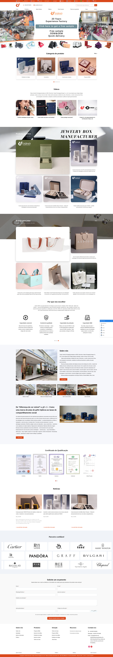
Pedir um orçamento (74, 9)
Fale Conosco (61, 9)
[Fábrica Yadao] (26, 389)
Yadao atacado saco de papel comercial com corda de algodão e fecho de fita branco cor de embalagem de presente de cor (84, 293)
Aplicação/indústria (20, 608)
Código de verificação (62, 608)
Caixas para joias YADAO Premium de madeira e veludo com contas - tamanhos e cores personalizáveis (28, 513)
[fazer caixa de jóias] (67, 389)
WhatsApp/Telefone (20, 592)
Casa (17, 9)
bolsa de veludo (37, 637)
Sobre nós (18, 631)
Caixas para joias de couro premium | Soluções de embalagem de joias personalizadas (29, 206)
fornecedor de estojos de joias (75, 631)
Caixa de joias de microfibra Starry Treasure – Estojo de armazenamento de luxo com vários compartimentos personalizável (56, 206)
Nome (17, 586)
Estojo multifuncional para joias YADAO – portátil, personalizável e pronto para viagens (84, 206)
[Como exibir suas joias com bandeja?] (46, 108)
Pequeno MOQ (87, 77)
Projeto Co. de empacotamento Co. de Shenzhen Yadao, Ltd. (87, 118)
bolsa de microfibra (38, 633)
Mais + (95, 53)
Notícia (95, 9)
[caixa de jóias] (87, 389)
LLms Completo (90, 655)
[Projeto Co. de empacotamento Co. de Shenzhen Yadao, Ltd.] (87, 108)
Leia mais (63, 379)
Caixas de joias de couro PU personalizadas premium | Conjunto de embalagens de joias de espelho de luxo (84, 170)
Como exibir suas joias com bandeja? (46, 117)
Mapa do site (79, 655)
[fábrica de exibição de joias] (46, 389)
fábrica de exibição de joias (46, 396)
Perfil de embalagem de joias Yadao (25, 117)
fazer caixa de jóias (67, 396)
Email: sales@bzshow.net (93, 635)
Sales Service (103, 323)
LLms (84, 655)
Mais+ (96, 133)
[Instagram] (89, 647)
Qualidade (18, 633)
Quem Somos (39, 9)
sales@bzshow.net (38, 5)
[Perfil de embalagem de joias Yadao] (25, 108)
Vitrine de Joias (37, 639)
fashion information (20, 635)
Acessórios (46, 77)
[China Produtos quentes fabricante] (43, 157)
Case (86, 9)
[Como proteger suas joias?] (67, 108)
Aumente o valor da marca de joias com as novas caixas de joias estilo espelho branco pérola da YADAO (55, 513)
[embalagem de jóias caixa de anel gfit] (56, 30)
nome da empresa (61, 592)
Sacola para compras (66, 77)
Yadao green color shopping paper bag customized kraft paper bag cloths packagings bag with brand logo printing (29, 293)
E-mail (59, 586)
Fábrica (49, 9)
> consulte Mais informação (21, 527)
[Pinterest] (91, 647)
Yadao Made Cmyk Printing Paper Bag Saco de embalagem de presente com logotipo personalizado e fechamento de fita (56, 293)
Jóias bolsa (54, 639)
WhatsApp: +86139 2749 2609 (94, 633)
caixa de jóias (87, 396)
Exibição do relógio (26, 77)
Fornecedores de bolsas (74, 633)
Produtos (26, 9)
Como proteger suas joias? (67, 117)
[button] (53, 47)
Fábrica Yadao (26, 396)
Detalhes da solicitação (21, 597)
